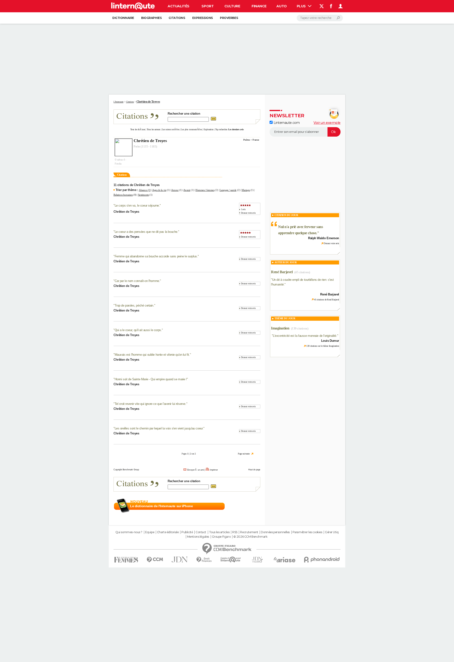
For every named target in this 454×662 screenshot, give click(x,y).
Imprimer (214, 470)
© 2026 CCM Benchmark (250, 536)
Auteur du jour (286, 262)
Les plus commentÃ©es (191, 129)
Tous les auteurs (153, 129)
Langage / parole (228, 190)
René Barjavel (282, 272)
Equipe (149, 532)
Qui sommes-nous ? (128, 532)
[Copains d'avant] (231, 559)
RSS (234, 532)
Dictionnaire (123, 18)
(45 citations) (302, 272)
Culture (232, 6)
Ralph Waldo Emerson (323, 238)
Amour (175, 190)
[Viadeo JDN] (257, 560)
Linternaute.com (286, 123)
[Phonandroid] (321, 559)
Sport (207, 6)
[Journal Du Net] (180, 559)
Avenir (186, 190)
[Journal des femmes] (126, 560)
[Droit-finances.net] (204, 560)
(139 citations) (299, 328)
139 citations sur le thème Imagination (322, 346)
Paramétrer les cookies (307, 532)
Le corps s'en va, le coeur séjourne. (137, 205)
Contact (201, 532)
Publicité (187, 532)
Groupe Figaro (221, 536)
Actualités (178, 6)
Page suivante (244, 453)
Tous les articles (219, 532)
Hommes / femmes (205, 190)
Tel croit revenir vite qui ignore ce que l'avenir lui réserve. (150, 404)
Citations (177, 18)
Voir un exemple (327, 123)
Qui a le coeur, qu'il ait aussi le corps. (138, 330)
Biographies (151, 18)
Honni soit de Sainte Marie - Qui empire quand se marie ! (151, 379)
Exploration (209, 129)
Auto (281, 6)
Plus (302, 6)
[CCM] (155, 560)
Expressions (202, 18)
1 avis (243, 209)
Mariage (246, 190)
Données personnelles (275, 532)
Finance (259, 6)
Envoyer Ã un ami (195, 470)
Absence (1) (145, 190)
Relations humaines (123, 194)
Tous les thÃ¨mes (137, 129)
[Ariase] (284, 559)
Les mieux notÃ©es (170, 129)
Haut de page (254, 469)
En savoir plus (250, 506)
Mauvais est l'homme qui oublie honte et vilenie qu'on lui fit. (152, 354)
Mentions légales (198, 536)
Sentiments (143, 194)
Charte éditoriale (168, 532)
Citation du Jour (286, 215)
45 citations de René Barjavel (326, 299)
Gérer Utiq (332, 532)
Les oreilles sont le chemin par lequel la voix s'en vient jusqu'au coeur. (159, 428)
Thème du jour (285, 318)
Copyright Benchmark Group (126, 469)
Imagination (280, 328)
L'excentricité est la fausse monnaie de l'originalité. (305, 335)
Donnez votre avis (248, 213)
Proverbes (229, 18)
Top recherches (221, 129)
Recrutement (249, 532)
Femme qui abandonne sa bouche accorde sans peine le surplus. (156, 256)
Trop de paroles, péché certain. (134, 305)
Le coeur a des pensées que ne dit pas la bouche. (146, 232)
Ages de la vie (159, 190)
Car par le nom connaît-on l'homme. (137, 281)
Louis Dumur (330, 340)
